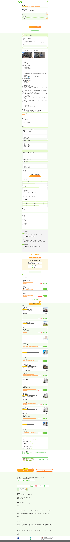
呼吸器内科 (25, 524)
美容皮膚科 (20, 524)
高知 (23, 502)
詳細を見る (45, 283)
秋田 (28, 494)
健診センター (44, 514)
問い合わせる (25, 234)
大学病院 (20, 513)
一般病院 (39, 456)
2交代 (41, 456)
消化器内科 (29, 524)
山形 (29, 494)
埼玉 (22, 497)
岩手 (24, 494)
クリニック (33, 513)
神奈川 (21, 497)
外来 (18, 510)
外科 (43, 524)
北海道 (21, 494)
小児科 (29, 525)
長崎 (23, 503)
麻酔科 (51, 525)
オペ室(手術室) (22, 510)
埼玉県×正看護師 (40, 452)
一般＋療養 (23, 513)
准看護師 (37, 456)
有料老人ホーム (23, 514)
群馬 (29, 497)
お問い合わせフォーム (21, 480)
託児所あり (40, 530)
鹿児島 (30, 503)
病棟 (32, 456)
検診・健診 (38, 510)
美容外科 (18, 524)
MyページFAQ (43, 477)
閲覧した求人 (18, 477)
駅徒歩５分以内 (28, 530)
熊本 (25, 503)
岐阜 (20, 498)
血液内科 (35, 524)
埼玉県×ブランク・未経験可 (31, 452)
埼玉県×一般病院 (23, 453)
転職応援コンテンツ (31, 477)
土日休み (25, 530)
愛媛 (22, 502)
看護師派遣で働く (37, 477)
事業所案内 (18, 534)
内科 (23, 524)
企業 (50, 514)
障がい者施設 (40, 514)
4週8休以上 (22, 530)
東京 (18, 497)
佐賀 (22, 503)
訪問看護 (32, 510)
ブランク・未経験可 (29, 456)
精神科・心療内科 (45, 525)
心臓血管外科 (49, 524)
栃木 (27, 497)
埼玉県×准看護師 (44, 452)
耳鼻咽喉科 (36, 525)
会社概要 (18, 533)
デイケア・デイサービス (29, 514)
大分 (27, 503)
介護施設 (43, 513)
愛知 (18, 498)
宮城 (26, 494)
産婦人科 (32, 525)
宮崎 (28, 503)
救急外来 (25, 510)
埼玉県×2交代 (27, 453)
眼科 (34, 525)
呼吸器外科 (45, 524)
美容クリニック (37, 513)
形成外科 (27, 525)
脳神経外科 (21, 525)
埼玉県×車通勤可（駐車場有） (25, 452)
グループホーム (34, 514)
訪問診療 (45, 510)
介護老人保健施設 (19, 514)
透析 (29, 510)
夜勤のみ (24, 521)
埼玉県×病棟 (36, 452)
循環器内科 (32, 524)
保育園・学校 (41, 510)
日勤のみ (22, 521)
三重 (23, 498)
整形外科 (24, 525)
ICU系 (27, 510)
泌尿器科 (42, 525)
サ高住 (37, 514)
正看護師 (34, 456)
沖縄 (32, 503)
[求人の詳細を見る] (35, 313)
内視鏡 (47, 510)
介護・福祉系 (34, 510)
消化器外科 (18, 525)
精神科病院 (30, 513)
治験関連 (50, 510)
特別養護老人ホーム (47, 513)
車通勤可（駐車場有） (24, 456)
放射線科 (49, 525)
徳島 (18, 502)
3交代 (19, 521)
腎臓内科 (38, 524)
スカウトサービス (25, 477)
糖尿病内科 (40, 524)
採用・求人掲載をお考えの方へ (30, 480)
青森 (23, 494)
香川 (20, 502)
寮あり (37, 530)
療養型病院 (26, 513)
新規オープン (18, 530)
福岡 (20, 503)
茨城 (26, 497)
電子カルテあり (49, 530)
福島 (31, 494)
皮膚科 (39, 525)
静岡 (22, 498)
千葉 (24, 497)
